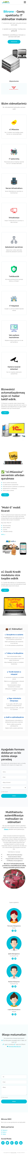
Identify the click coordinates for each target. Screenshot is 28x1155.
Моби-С (4, 1132)
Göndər (14, 795)
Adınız (4, 772)
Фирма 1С (4, 1130)
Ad (3, 1076)
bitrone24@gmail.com (15, 1046)
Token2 (6, 829)
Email (4, 777)
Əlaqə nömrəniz (7, 782)
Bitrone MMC (13, 1152)
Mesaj (4, 1087)
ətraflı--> (3, 534)
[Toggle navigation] (25, 2)
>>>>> (5, 412)
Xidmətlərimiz (14, 41)
